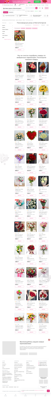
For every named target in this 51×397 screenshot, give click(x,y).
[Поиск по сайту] (36, 8)
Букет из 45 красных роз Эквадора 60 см (31, 167)
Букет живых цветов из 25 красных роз (43, 121)
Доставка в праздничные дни (19, 372)
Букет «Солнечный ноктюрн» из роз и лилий (19, 258)
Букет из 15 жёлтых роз (43, 99)
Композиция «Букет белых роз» (31, 212)
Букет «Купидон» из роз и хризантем (31, 235)
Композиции (28, 371)
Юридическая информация (5, 382)
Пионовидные (17, 28)
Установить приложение (37, 2)
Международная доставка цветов (19, 381)
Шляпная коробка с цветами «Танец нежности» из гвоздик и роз (43, 326)
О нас (26, 5)
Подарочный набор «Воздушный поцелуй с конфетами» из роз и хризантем (19, 190)
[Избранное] (40, 8)
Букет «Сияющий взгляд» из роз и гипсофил (30, 190)
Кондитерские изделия (30, 367)
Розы (27, 370)
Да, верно (6, 12)
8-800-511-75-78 (22, 5)
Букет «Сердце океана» (18, 212)
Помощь (16, 362)
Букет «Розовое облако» (42, 235)
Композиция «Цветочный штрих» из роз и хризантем (19, 281)
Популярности (36, 25)
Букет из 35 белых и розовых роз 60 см (31, 76)
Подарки (28, 364)
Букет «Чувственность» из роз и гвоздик (43, 258)
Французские (28, 28)
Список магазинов (6, 368)
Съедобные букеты (30, 365)
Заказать (19, 49)
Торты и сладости (30, 11)
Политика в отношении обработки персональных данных (7, 374)
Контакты (4, 364)
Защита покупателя (18, 367)
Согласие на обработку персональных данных (6, 378)
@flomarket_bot (43, 364)
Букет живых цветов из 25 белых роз (43, 144)
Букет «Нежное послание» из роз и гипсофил (19, 144)
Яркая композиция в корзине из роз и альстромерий (19, 44)
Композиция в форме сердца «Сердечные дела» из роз (31, 144)
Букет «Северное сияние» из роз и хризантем (30, 281)
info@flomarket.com (42, 365)
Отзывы (3, 365)
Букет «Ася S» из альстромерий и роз (43, 304)
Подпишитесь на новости (43, 387)
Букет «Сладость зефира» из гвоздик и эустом (43, 281)
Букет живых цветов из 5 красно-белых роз (43, 212)
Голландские (34, 28)
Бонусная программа (18, 365)
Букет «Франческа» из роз (43, 76)
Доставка (16, 370)
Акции (40, 11)
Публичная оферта (6, 371)
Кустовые (23, 28)
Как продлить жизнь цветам (18, 376)
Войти (46, 8)
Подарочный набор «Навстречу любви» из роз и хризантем (19, 326)
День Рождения (29, 373)
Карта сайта (16, 378)
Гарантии (16, 368)
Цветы (27, 362)
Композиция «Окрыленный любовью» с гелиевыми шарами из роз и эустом (19, 304)
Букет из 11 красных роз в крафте (31, 304)
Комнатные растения (30, 368)
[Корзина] (42, 8)
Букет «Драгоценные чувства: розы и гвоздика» (31, 99)
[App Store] (33, 353)
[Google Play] (24, 353)
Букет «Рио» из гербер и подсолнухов (30, 326)
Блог (3, 367)
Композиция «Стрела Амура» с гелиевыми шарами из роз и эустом (19, 76)
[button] (48, 16)
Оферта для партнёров (6, 379)
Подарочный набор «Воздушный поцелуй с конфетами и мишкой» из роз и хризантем (19, 99)
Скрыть (10, 22)
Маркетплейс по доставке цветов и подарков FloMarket (14, 391)
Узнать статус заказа (18, 364)
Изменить (11, 12)
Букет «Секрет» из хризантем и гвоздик (19, 121)
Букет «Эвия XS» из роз (43, 190)
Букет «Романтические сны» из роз (30, 258)
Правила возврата (17, 374)
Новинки (36, 11)
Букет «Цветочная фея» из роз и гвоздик (30, 121)
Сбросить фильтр (7, 39)
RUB (15, 5)
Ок (48, 390)
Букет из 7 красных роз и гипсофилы (19, 235)
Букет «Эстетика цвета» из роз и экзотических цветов (19, 167)
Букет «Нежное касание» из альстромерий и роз (43, 167)
